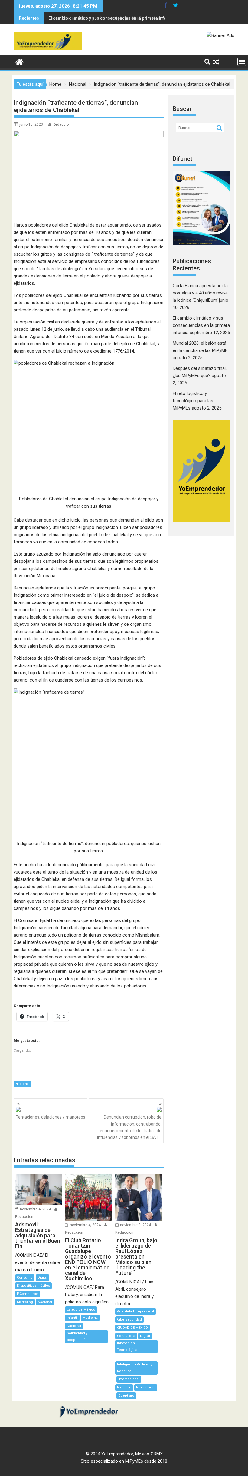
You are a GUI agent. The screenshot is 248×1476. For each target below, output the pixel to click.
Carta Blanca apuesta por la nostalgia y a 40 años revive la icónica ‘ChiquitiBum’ (200, 293)
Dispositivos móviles (33, 1286)
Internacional (128, 1379)
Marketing (25, 1302)
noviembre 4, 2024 (35, 1209)
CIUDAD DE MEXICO (132, 1328)
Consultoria (126, 1336)
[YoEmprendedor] (19, 61)
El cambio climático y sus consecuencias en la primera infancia (111, 18)
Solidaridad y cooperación (77, 1336)
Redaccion (62, 124)
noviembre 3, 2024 (135, 1225)
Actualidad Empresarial (135, 1311)
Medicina (90, 1318)
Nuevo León (145, 1387)
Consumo (25, 1277)
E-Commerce (27, 1294)
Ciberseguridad (129, 1320)
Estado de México (81, 1310)
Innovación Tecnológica (127, 1346)
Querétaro (126, 1396)
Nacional (22, 1084)
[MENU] (241, 62)
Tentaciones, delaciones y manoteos (50, 1117)
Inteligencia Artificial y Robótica (134, 1367)
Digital (42, 1277)
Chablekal (145, 344)
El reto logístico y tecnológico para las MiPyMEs (193, 401)
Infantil (72, 1318)
